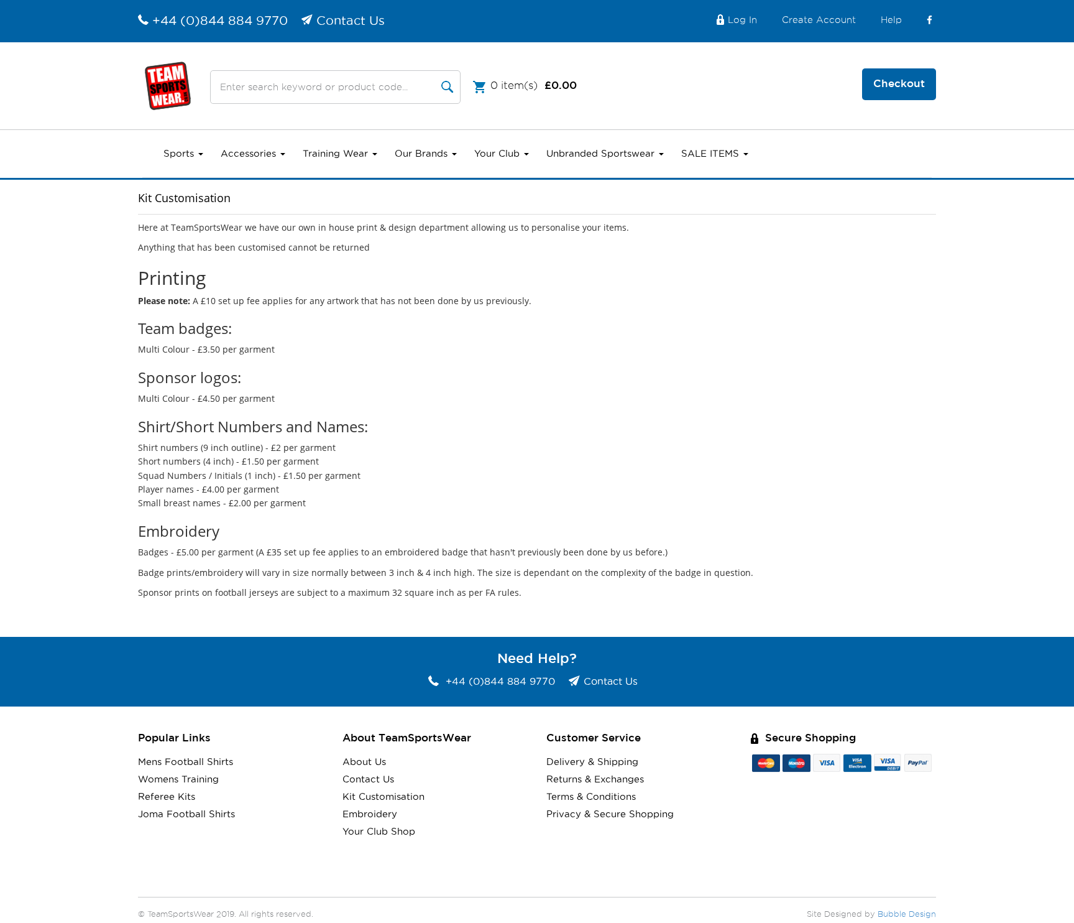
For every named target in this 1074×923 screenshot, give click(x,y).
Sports (180, 154)
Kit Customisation (383, 797)
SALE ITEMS (711, 154)
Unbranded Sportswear (602, 154)
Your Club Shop (378, 832)
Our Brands (423, 154)
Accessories (250, 154)
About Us (364, 762)
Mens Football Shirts (185, 762)
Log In (742, 20)
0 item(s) (533, 85)
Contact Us (350, 21)
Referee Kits (166, 797)
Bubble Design (907, 915)
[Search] (447, 87)
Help (891, 20)
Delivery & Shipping (592, 762)
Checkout (899, 84)
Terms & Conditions (591, 797)
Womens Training (178, 779)
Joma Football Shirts (186, 814)
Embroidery (369, 814)
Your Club (498, 154)
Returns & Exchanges (595, 779)
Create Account (819, 20)
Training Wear (337, 154)
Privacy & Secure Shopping (610, 814)
